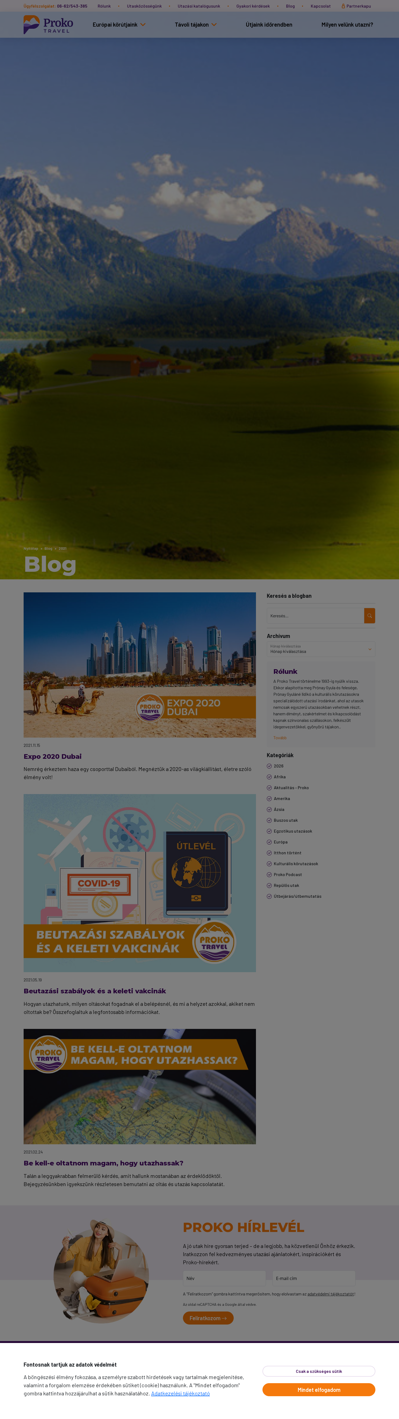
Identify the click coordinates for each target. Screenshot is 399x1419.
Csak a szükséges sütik (319, 1371)
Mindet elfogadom (319, 1389)
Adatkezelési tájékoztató (180, 1393)
